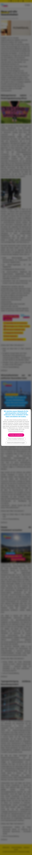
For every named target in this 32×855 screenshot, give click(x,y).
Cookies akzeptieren (16, 435)
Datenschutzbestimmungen (16, 442)
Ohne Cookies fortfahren (16, 439)
